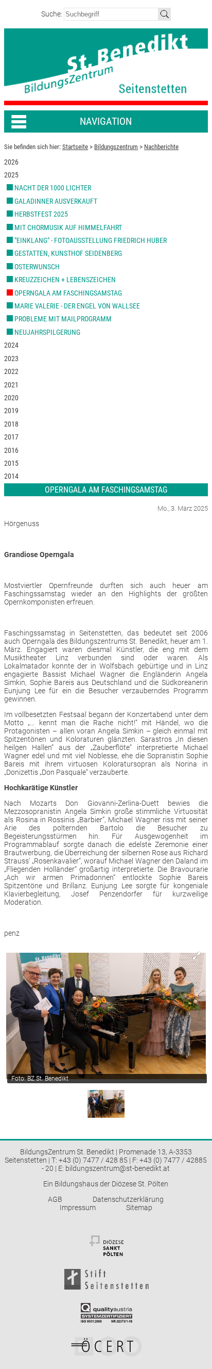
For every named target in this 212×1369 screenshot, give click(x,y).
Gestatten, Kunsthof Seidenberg (68, 253)
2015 (11, 463)
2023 (11, 358)
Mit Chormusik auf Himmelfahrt (68, 227)
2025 (11, 175)
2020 (11, 398)
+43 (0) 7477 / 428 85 (93, 1160)
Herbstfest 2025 (41, 214)
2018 (11, 424)
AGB (55, 1199)
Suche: (52, 14)
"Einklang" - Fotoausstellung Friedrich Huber (90, 240)
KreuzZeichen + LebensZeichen (65, 279)
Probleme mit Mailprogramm (63, 319)
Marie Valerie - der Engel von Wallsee (77, 306)
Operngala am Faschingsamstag (68, 293)
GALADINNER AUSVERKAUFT (55, 201)
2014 (11, 476)
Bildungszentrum (116, 147)
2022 (11, 371)
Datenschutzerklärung (128, 1199)
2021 (11, 385)
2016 (11, 450)
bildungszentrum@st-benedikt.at (117, 1168)
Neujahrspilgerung (47, 332)
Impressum (78, 1207)
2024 (11, 345)
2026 (11, 162)
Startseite (75, 147)
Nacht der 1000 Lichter (52, 188)
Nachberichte (161, 147)
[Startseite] (106, 66)
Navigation (106, 121)
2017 (11, 437)
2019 (11, 410)
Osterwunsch (37, 267)
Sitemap (139, 1207)
